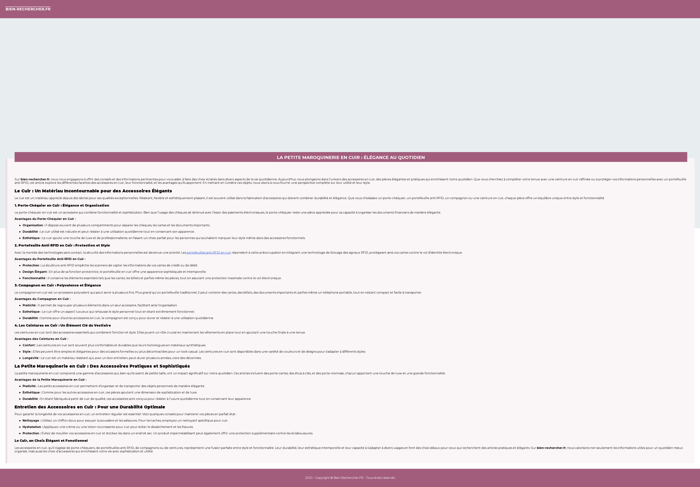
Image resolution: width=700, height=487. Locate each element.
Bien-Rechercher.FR (27, 9)
